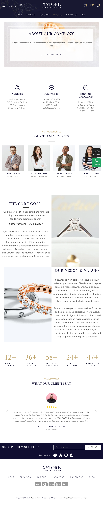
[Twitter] (10, 158)
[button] (4, 5)
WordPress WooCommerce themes (73, 498)
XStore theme (36, 498)
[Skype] (22, 158)
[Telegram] (71, 455)
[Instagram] (16, 158)
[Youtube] (66, 455)
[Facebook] (4, 158)
